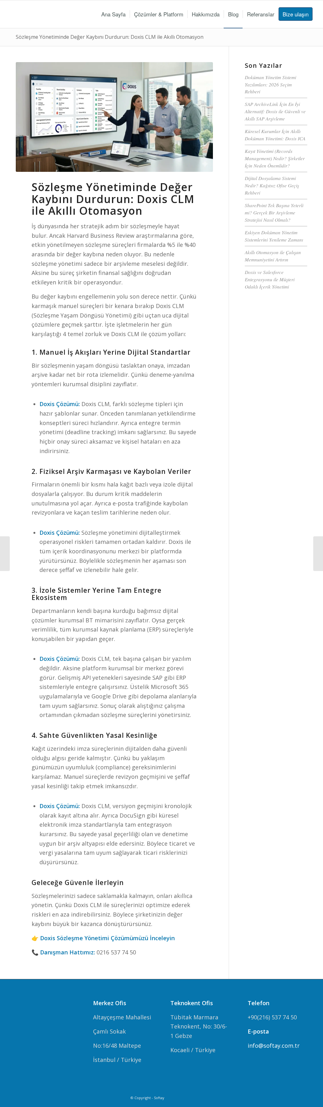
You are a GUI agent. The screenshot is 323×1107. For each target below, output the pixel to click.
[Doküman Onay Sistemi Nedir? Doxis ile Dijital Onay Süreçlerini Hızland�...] (318, 553)
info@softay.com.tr (274, 1045)
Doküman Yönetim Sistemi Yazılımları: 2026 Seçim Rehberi (270, 84)
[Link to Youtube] (302, 1096)
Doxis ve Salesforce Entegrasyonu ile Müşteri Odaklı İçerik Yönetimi (270, 279)
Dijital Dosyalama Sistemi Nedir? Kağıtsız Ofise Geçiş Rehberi (272, 185)
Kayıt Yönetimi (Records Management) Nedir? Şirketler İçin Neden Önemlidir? (275, 158)
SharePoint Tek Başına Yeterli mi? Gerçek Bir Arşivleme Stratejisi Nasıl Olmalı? (274, 212)
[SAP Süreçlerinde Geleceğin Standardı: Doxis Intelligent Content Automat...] (5, 553)
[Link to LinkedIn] (293, 1096)
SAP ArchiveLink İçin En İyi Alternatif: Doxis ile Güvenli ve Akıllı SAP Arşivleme (275, 111)
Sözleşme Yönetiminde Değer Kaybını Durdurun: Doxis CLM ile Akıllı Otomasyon (109, 36)
